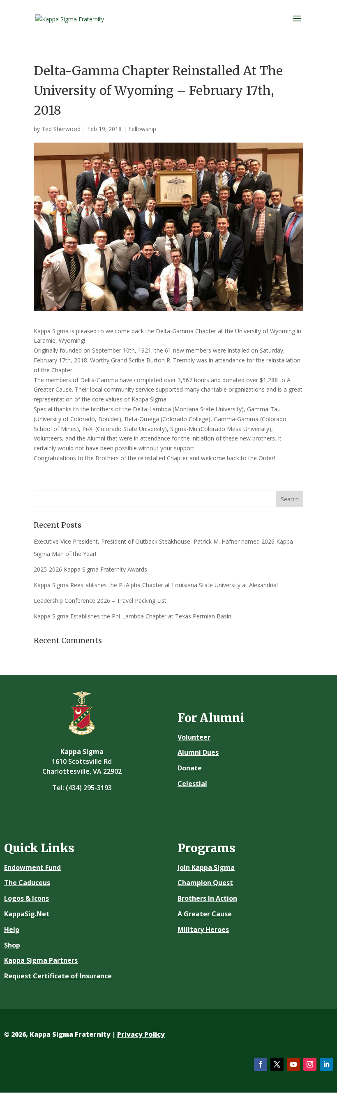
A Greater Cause (205, 913)
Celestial (192, 783)
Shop (12, 945)
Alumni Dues (198, 752)
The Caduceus (27, 882)
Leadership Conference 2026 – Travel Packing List (100, 600)
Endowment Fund (32, 867)
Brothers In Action (207, 898)
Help (11, 929)
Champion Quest (205, 882)
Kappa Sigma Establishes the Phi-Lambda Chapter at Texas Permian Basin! (133, 616)
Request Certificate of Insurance (58, 975)
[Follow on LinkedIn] (326, 1064)
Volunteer (194, 737)
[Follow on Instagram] (309, 1064)
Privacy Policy (141, 1034)
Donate (190, 767)
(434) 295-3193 (89, 787)
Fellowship (142, 129)
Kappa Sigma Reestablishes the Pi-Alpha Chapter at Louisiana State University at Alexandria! (156, 585)
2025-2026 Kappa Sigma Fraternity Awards (90, 569)
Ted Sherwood (61, 129)
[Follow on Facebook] (260, 1064)
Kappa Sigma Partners (41, 960)
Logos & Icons (26, 898)
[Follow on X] (277, 1064)
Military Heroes (203, 929)
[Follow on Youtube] (293, 1064)
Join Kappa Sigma (206, 867)
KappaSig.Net (26, 913)
